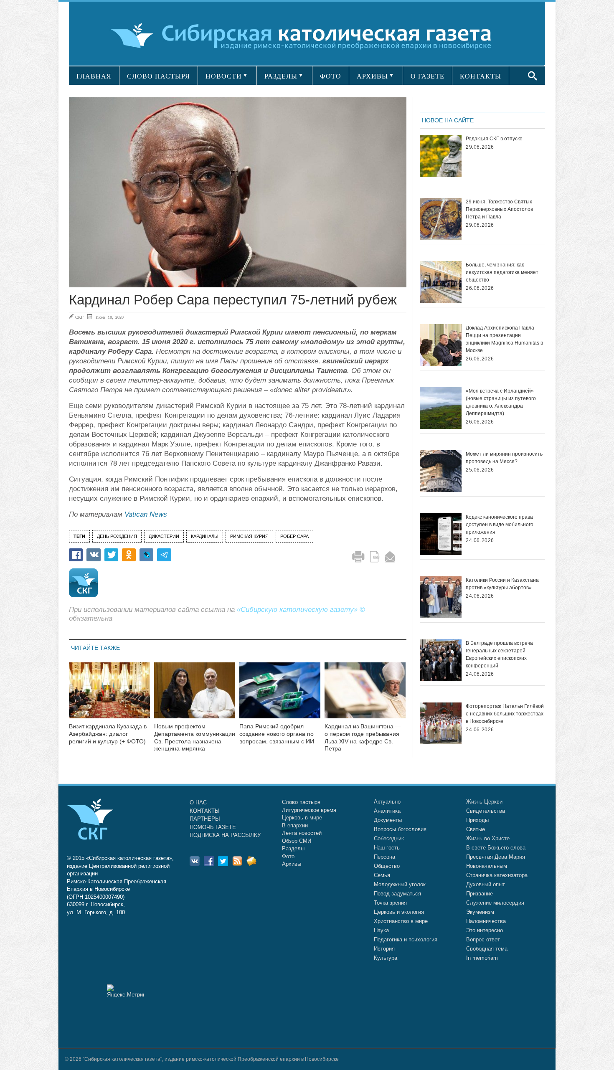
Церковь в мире (302, 817)
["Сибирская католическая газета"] (306, 35)
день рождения (117, 536)
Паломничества (486, 921)
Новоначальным (486, 866)
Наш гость (387, 847)
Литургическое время (309, 810)
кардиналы (204, 536)
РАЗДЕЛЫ (280, 76)
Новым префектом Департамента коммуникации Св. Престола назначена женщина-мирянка (194, 737)
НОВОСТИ (224, 76)
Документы (388, 820)
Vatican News (145, 514)
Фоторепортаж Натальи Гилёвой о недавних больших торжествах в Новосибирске (505, 713)
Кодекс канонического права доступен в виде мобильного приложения (499, 524)
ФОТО (330, 76)
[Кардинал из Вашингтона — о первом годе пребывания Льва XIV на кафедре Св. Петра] (365, 695)
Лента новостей (302, 833)
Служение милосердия (495, 903)
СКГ (79, 317)
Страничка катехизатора (497, 875)
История (384, 949)
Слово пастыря (301, 802)
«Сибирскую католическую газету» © (301, 610)
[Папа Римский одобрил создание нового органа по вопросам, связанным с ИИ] (279, 695)
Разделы (293, 848)
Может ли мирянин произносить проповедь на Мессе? (504, 457)
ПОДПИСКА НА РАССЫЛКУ (225, 835)
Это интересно (484, 930)
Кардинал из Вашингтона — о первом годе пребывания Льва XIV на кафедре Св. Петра (363, 737)
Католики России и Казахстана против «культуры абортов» (502, 584)
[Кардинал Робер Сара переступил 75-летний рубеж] (237, 192)
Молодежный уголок (400, 884)
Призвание (479, 893)
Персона (384, 857)
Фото (288, 856)
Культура (385, 958)
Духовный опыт (485, 884)
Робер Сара (294, 536)
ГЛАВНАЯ (94, 76)
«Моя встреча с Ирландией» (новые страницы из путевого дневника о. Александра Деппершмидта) (501, 402)
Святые (475, 829)
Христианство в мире (401, 921)
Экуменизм (480, 912)
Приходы (477, 820)
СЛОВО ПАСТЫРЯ (158, 76)
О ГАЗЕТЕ (427, 76)
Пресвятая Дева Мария (495, 857)
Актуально (387, 802)
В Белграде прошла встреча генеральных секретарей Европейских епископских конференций (499, 654)
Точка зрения (390, 903)
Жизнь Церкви (484, 802)
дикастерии (164, 536)
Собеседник (389, 838)
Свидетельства (485, 811)
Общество (387, 866)
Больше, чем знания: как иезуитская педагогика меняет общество (502, 272)
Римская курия (249, 536)
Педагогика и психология (405, 939)
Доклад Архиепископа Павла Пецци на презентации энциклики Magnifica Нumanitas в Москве (504, 339)
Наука (381, 930)
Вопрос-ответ (483, 939)
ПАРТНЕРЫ (205, 819)
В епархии (295, 825)
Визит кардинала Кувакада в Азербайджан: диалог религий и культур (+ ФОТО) (108, 734)
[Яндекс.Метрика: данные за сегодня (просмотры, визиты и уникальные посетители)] (125, 990)
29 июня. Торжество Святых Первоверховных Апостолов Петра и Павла (499, 209)
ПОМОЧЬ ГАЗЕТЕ (213, 827)
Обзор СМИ (296, 841)
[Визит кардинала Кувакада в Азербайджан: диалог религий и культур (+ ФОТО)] (109, 695)
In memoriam (482, 958)
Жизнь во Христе (488, 838)
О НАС (198, 802)
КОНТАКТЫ (480, 76)
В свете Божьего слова (495, 847)
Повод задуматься (397, 893)
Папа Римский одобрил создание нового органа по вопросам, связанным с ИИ (276, 734)
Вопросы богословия (400, 829)
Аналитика (387, 811)
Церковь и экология (399, 912)
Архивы (291, 864)
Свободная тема (486, 949)
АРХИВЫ (372, 76)
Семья (382, 875)
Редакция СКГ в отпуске (494, 139)
